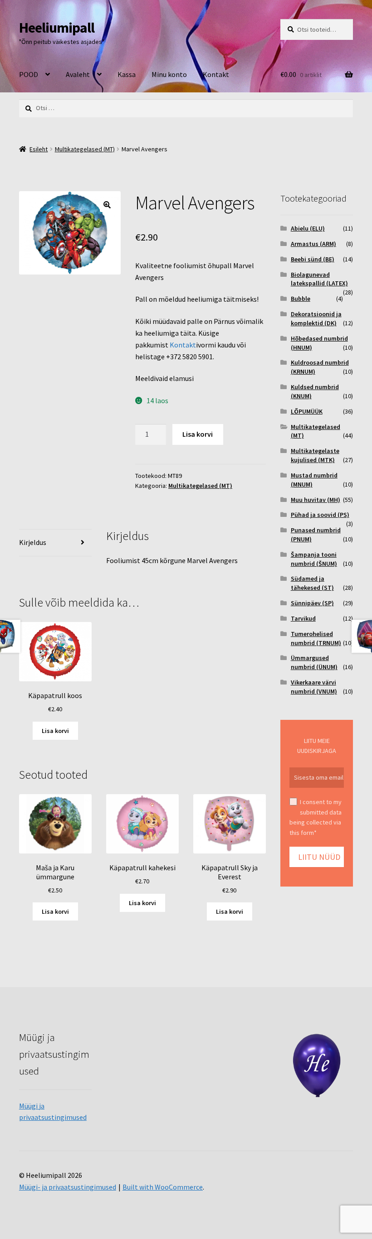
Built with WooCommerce (162, 1186)
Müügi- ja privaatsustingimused (67, 1186)
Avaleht (78, 74)
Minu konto (169, 74)
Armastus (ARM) (313, 244)
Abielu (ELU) (308, 228)
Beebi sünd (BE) (312, 259)
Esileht (38, 149)
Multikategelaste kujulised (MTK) (315, 455)
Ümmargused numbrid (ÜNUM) (314, 662)
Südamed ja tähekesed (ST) (312, 583)
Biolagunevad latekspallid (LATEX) (319, 279)
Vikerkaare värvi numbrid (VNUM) (314, 686)
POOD (28, 74)
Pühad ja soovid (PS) (320, 515)
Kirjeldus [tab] (32, 542)
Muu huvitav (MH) (315, 500)
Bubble (300, 298)
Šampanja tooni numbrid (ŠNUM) (314, 559)
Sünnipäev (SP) (312, 603)
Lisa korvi (197, 434)
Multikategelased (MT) (85, 149)
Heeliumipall (56, 28)
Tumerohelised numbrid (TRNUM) (316, 638)
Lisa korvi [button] (55, 731)
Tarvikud (303, 618)
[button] (107, 205)
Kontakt (216, 74)
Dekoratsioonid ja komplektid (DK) (316, 318)
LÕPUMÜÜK (307, 411)
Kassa (126, 74)
